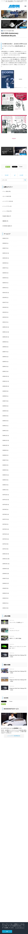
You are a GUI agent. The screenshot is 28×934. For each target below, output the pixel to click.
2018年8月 (5, 455)
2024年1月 (5, 238)
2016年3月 (5, 598)
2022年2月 (5, 287)
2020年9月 (5, 341)
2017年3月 (5, 539)
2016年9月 (5, 568)
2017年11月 (5, 499)
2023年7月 (5, 248)
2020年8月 (5, 346)
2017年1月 (5, 548)
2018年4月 (5, 475)
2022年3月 (5, 282)
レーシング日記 (6, 211)
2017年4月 (5, 534)
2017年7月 (5, 519)
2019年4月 (5, 415)
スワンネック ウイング (14, 630)
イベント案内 (5, 191)
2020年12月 (5, 327)
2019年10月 (5, 386)
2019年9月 (5, 391)
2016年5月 (5, 588)
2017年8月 (5, 514)
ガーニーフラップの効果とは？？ (17, 622)
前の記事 (6, 175)
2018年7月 (5, 460)
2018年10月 (5, 445)
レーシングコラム (6, 206)
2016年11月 (5, 558)
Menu (25, 5)
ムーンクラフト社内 (7, 201)
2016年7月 (5, 578)
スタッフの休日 (6, 196)
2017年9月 (5, 509)
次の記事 (21, 175)
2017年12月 (5, 494)
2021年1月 (5, 322)
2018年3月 (5, 479)
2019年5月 (5, 410)
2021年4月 (5, 317)
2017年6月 (5, 524)
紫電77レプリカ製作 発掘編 (15, 638)
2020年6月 (5, 356)
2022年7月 (5, 267)
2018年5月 (5, 470)
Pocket (20, 166)
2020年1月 (5, 371)
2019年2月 (5, 425)
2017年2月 (5, 544)
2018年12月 (5, 435)
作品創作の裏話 (11, 30)
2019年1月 (5, 430)
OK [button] (7, 931)
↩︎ (15, 175)
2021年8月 (5, 297)
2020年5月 (5, 361)
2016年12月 (5, 553)
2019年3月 (5, 420)
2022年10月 (5, 258)
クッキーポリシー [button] (19, 927)
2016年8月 (5, 573)
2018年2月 (5, 484)
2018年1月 (5, 489)
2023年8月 (5, 243)
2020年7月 (5, 351)
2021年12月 (5, 292)
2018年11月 (5, 440)
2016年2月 (5, 603)
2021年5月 (5, 312)
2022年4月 (5, 277)
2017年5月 (5, 529)
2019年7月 (5, 401)
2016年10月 (5, 563)
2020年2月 (5, 366)
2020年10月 (5, 336)
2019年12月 (5, 376)
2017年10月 (5, 504)
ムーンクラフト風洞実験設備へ (14, 735)
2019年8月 (5, 396)
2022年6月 (5, 272)
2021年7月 (5, 302)
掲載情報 (4, 221)
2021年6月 (5, 307)
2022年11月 (5, 253)
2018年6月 (5, 465)
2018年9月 (5, 450)
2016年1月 (5, 608)
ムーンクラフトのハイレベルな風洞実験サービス (11, 728)
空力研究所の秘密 (6, 225)
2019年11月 (5, 381)
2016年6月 (5, 583)
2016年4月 (5, 593)
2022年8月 (5, 263)
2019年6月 (5, 405)
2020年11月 (5, 332)
